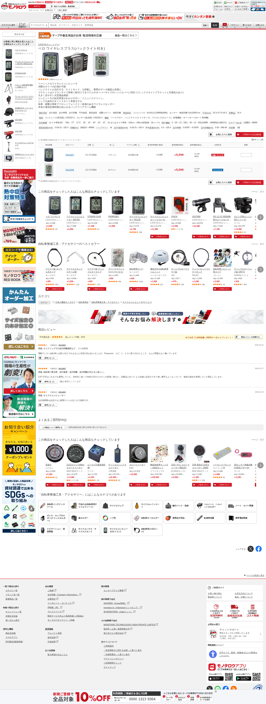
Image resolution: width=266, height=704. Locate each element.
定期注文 (49, 10)
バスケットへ (161, 236)
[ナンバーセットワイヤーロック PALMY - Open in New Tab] (201, 257)
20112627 (70, 155)
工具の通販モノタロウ (65, 302)
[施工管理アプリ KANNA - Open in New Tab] (19, 393)
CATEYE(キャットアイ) (48, 44)
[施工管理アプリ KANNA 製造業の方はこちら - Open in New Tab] (19, 417)
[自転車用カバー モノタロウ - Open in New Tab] (138, 257)
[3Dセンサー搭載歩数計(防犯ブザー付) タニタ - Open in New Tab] (243, 453)
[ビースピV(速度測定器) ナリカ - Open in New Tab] (96, 453)
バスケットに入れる (252, 134)
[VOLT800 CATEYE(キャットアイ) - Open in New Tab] (201, 205)
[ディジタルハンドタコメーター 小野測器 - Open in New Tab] (117, 453)
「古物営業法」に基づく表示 (117, 654)
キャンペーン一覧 (14, 612)
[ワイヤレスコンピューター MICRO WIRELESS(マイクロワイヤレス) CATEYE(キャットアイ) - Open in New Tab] (75, 205)
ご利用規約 (109, 646)
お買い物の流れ (215, 593)
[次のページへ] (260, 217)
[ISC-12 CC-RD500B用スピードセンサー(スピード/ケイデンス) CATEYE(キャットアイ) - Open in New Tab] (222, 205)
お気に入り (260, 25)
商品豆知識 (11, 633)
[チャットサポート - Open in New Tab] (228, 6)
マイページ (34, 10)
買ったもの (247, 25)
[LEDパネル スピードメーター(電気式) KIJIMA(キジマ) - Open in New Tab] (180, 453)
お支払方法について (244, 593)
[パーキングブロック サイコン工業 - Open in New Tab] (222, 453)
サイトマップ (110, 667)
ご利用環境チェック (113, 663)
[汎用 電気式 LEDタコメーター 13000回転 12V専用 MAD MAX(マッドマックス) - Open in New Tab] (201, 453)
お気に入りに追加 (224, 134)
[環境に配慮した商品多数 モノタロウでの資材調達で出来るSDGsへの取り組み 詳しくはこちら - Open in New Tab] (19, 532)
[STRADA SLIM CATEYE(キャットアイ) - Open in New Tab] (96, 205)
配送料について (215, 597)
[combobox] (125, 25)
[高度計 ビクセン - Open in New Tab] (55, 453)
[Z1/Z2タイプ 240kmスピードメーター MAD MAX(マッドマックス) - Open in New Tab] (75, 453)
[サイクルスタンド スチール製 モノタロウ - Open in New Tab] (75, 257)
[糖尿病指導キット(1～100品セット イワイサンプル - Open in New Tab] (159, 453)
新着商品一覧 (12, 599)
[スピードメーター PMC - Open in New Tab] (138, 453)
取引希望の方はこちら (58, 654)
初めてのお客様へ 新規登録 (64, 6)
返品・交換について (244, 597)
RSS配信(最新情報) (14, 642)
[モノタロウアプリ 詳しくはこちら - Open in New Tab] (235, 667)
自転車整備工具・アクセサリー (105, 302)
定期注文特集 (12, 616)
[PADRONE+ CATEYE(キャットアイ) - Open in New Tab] (117, 205)
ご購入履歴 (62, 10)
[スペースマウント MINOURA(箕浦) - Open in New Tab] (117, 257)
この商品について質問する (52, 427)
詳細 (205, 25)
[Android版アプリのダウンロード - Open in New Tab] (249, 677)
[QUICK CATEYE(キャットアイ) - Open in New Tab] (180, 205)
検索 (215, 25)
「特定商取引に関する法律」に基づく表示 (123, 650)
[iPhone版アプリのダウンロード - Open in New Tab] (221, 677)
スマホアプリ (12, 637)
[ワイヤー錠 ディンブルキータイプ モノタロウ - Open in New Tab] (96, 257)
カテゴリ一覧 (12, 590)
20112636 (70, 170)
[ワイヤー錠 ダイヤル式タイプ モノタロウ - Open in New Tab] (55, 257)
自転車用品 (83, 302)
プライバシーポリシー (114, 659)
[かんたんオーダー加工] (19, 350)
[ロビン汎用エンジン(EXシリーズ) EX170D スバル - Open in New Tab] (243, 205)
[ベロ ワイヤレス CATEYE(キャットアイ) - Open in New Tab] (55, 205)
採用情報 (49, 629)
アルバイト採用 (55, 633)
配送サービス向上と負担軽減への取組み (66, 616)
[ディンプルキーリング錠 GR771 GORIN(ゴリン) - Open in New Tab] (243, 257)
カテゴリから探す (8, 25)
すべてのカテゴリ (37, 25)
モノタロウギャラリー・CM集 (61, 620)
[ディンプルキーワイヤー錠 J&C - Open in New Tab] (180, 257)
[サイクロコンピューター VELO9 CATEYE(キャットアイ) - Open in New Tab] (138, 205)
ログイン (37, 6)
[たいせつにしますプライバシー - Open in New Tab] (257, 689)
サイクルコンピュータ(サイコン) (137, 302)
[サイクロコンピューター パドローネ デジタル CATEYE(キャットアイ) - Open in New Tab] (159, 205)
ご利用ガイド (218, 587)
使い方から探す (13, 620)
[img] (14, 6)
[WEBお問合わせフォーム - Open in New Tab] (218, 6)
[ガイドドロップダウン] (242, 8)
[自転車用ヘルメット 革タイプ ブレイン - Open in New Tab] (222, 257)
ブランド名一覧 (13, 595)
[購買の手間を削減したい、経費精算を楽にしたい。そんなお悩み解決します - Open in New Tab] (151, 317)
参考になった (49, 358)
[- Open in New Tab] (216, 611)
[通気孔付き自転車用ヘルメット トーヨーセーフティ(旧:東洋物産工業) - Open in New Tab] (159, 257)
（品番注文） (22, 25)
